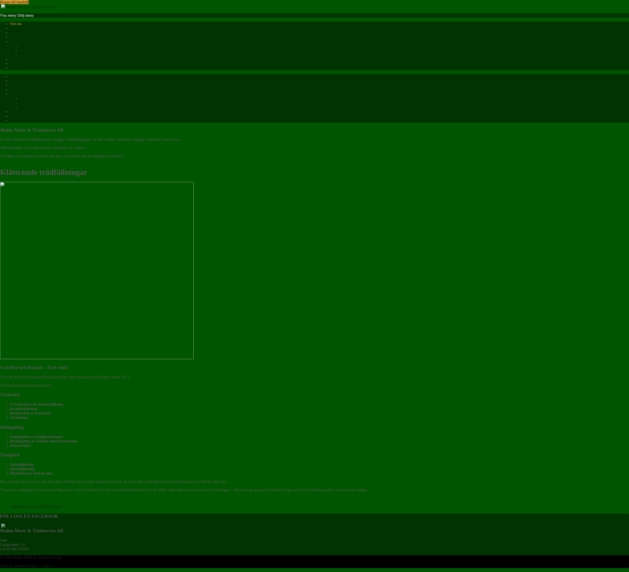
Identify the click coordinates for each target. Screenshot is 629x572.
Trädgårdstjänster (23, 41)
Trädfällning (19, 28)
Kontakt (16, 68)
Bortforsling (29, 55)
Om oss (16, 24)
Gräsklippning (31, 46)
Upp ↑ (47, 566)
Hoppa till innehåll (14, 2)
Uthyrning (18, 37)
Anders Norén (25, 566)
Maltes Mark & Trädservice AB (37, 557)
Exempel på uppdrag (26, 59)
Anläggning (19, 32)
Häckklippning (31, 50)
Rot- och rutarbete (24, 63)
